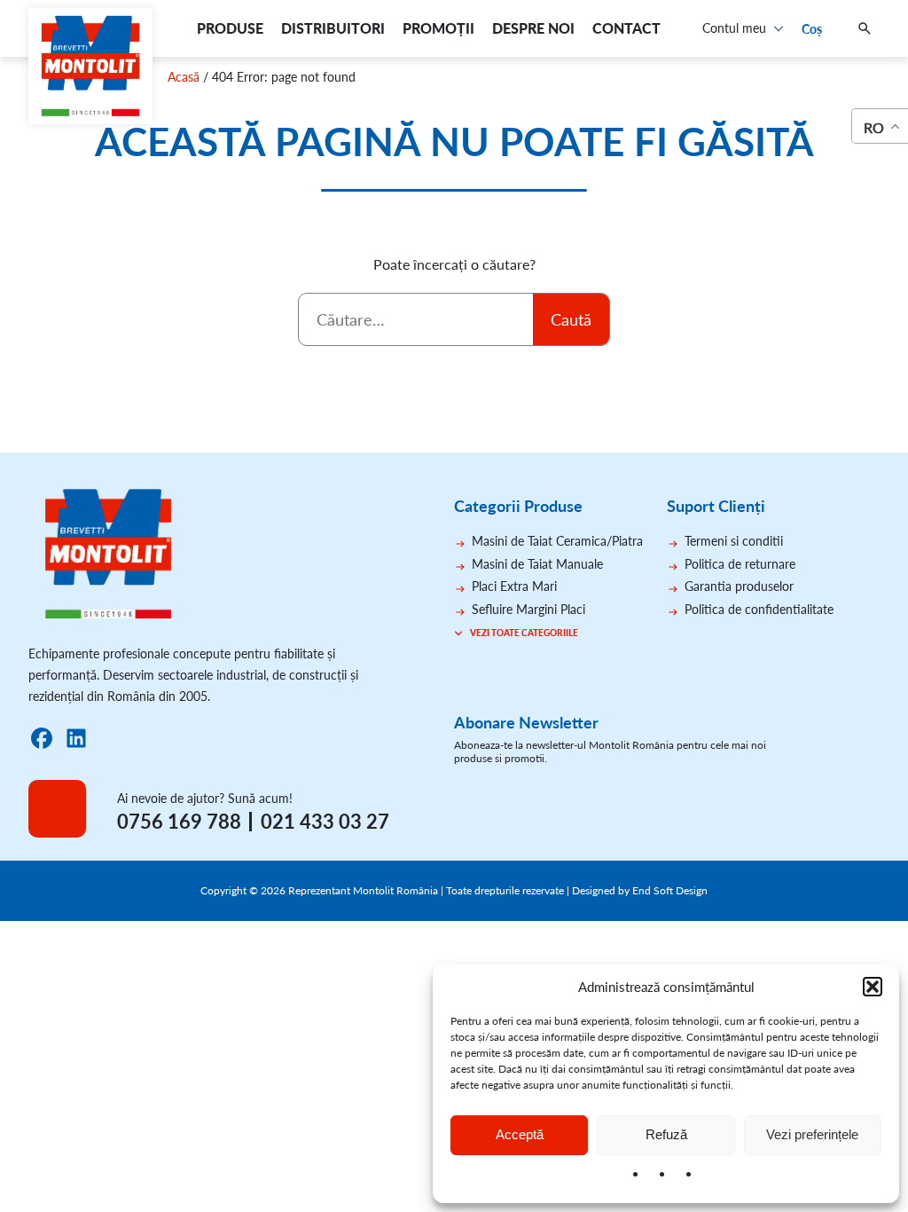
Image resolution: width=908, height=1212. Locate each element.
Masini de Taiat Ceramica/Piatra (557, 540)
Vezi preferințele (812, 1134)
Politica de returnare (740, 563)
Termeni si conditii (734, 540)
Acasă (184, 76)
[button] (872, 987)
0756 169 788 (179, 821)
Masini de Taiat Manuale (537, 563)
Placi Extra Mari (514, 586)
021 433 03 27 (325, 821)
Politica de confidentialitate (759, 609)
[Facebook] (41, 738)
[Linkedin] (76, 738)
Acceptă (520, 1134)
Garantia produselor (739, 586)
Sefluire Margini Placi (528, 609)
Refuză (666, 1134)
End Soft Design (670, 890)
